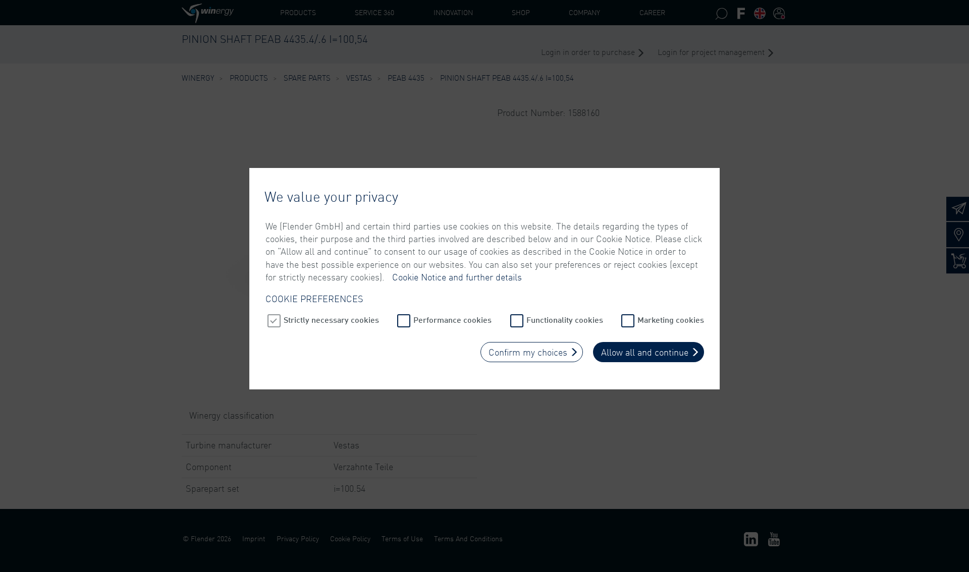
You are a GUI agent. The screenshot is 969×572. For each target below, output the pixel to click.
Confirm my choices (528, 352)
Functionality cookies (564, 319)
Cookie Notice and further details (457, 276)
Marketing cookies (670, 319)
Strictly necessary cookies (331, 319)
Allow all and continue (644, 352)
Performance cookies (452, 319)
